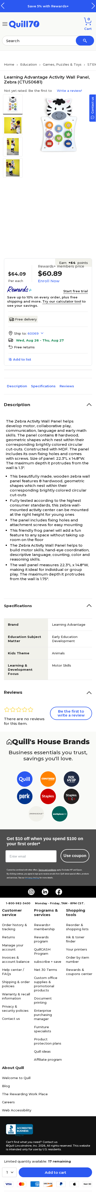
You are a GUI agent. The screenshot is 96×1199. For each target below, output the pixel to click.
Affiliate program (48, 1059)
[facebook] (59, 892)
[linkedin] (45, 892)
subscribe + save (47, 962)
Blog (6, 1086)
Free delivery (26, 319)
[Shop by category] (5, 23)
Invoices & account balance (16, 959)
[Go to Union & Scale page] (36, 814)
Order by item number (77, 959)
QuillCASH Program (42, 951)
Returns (8, 937)
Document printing (43, 1000)
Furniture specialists (42, 1029)
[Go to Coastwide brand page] (48, 780)
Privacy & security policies (15, 1008)
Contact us (11, 1019)
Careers (8, 1102)
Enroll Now (48, 281)
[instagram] (31, 892)
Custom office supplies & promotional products (45, 984)
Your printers (76, 949)
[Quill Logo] (24, 23)
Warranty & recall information (16, 996)
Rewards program (41, 939)
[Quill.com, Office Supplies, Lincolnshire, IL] (19, 1130)
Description (17, 386)
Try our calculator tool (61, 301)
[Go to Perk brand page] (24, 797)
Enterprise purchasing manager (43, 1015)
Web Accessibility (16, 1110)
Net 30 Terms (45, 970)
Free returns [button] (24, 347)
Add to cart (55, 1172)
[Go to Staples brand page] (48, 797)
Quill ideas (42, 1051)
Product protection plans (47, 1041)
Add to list (22, 359)
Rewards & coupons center (79, 972)
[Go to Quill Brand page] (24, 780)
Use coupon (75, 856)
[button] (93, 6)
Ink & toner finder (75, 939)
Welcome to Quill (16, 1078)
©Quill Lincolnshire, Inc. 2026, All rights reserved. (39, 1145)
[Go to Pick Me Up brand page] (71, 780)
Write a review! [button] (69, 91)
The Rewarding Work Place (25, 1094)
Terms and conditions (47, 870)
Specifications (43, 386)
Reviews (67, 386)
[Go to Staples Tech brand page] (71, 797)
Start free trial (75, 291)
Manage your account (12, 947)
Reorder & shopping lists (77, 927)
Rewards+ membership (44, 927)
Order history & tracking (14, 927)
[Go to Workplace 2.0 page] (59, 814)
